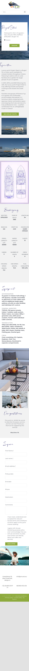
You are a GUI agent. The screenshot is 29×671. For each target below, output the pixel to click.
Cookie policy (18, 597)
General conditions (21, 596)
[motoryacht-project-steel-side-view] (14, 139)
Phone (7, 489)
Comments (9, 505)
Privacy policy (9, 597)
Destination (9, 497)
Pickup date (9, 474)
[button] (1, 148)
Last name (9, 458)
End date (8, 481)
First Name (9, 451)
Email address (10, 466)
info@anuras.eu (21, 576)
